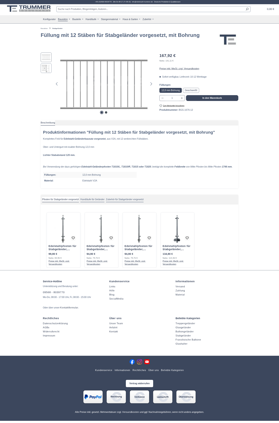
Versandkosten (130, 412)
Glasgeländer (183, 327)
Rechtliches (51, 318)
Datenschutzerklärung (55, 323)
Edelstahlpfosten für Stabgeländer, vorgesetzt (62, 248)
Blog (112, 294)
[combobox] (150, 9)
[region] (97, 84)
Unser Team (116, 323)
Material (180, 294)
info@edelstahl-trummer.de (142, 2)
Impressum (49, 335)
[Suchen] (247, 9)
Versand (180, 286)
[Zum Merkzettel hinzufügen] (73, 238)
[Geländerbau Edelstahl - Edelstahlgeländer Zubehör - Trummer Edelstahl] (29, 8)
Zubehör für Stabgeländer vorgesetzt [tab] (125, 199)
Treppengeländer (185, 323)
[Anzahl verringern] (162, 98)
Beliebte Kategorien (172, 370)
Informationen (185, 281)
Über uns (115, 318)
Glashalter (181, 344)
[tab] (48, 123)
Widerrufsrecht (51, 331)
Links (112, 286)
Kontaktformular (69, 307)
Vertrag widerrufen (139, 383)
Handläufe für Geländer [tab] (92, 199)
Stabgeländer (183, 335)
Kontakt (113, 331)
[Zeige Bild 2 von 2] (106, 112)
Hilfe (112, 290)
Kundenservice (119, 281)
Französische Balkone (188, 339)
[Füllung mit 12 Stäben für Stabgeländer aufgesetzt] (104, 84)
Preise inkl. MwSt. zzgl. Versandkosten (179, 68)
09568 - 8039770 (54, 292)
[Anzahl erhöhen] (182, 98)
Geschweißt (191, 90)
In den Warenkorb (212, 98)
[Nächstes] (151, 83)
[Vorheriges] (56, 83)
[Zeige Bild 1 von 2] (102, 112)
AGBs (46, 327)
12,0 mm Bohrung (170, 90)
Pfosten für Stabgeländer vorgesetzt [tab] (60, 199)
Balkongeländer (185, 331)
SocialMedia (116, 298)
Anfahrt (113, 327)
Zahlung (180, 290)
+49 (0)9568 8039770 (103, 2)
